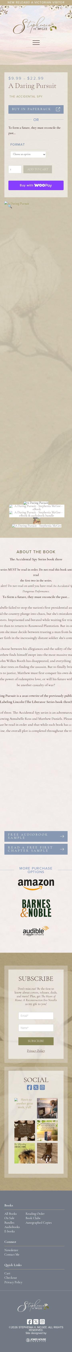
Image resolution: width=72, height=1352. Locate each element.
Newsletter (11, 1250)
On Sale (9, 1218)
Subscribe (36, 1041)
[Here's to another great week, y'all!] (24, 1108)
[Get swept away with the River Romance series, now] (47, 1130)
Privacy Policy (36, 1051)
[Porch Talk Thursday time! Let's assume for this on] (24, 1130)
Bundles (9, 1222)
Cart (7, 1273)
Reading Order (35, 1214)
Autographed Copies (39, 1222)
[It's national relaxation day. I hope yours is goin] (47, 1153)
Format (17, 144)
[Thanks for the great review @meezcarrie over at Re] (47, 1108)
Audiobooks (12, 1227)
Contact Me (11, 1254)
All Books (10, 1214)
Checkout (10, 1278)
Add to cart (37, 169)
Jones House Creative (36, 1340)
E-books (9, 1231)
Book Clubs (33, 1218)
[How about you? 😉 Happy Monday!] (24, 1153)
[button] (36, 42)
